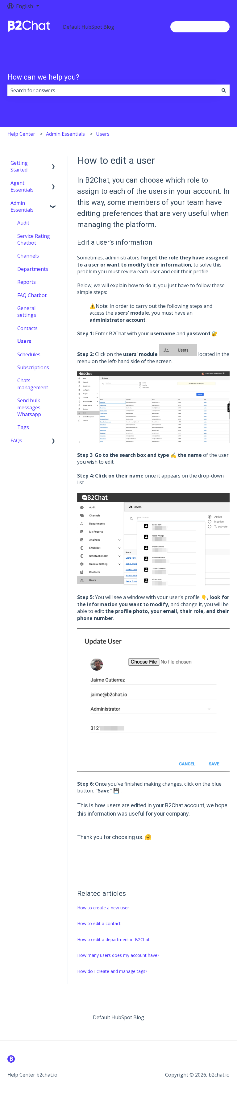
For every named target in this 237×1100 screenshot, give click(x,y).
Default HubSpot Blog (88, 26)
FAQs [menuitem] (16, 440)
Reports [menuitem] (26, 282)
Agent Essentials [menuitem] (22, 186)
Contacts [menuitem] (27, 328)
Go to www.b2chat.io (200, 26)
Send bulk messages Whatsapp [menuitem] (29, 407)
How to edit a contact (99, 923)
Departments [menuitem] (32, 269)
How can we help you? (43, 77)
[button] (53, 163)
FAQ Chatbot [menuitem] (32, 295)
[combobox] (112, 90)
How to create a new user (103, 908)
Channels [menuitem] (28, 255)
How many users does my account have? (118, 955)
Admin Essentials (65, 133)
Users (103, 133)
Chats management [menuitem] (32, 384)
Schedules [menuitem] (28, 354)
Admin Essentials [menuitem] (22, 206)
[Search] (224, 90)
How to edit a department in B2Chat (113, 939)
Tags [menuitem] (23, 427)
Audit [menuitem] (23, 222)
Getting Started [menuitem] (19, 166)
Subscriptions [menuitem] (33, 367)
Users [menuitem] (24, 341)
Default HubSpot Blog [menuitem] (118, 1017)
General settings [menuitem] (26, 311)
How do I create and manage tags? (112, 971)
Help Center (21, 133)
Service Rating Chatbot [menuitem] (33, 239)
